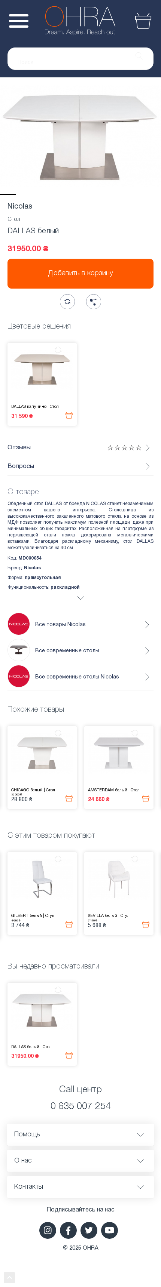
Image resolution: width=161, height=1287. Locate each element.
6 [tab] (88, 194)
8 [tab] (121, 194)
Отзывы (19, 447)
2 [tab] (24, 194)
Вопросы (20, 466)
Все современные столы (67, 651)
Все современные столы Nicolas (77, 677)
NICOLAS (96, 504)
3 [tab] (40, 194)
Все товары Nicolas (60, 624)
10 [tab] (153, 194)
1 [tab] (8, 194)
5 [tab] (72, 194)
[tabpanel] (80, 136)
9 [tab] (137, 194)
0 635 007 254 (81, 1106)
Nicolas (19, 206)
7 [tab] (105, 194)
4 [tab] (56, 194)
